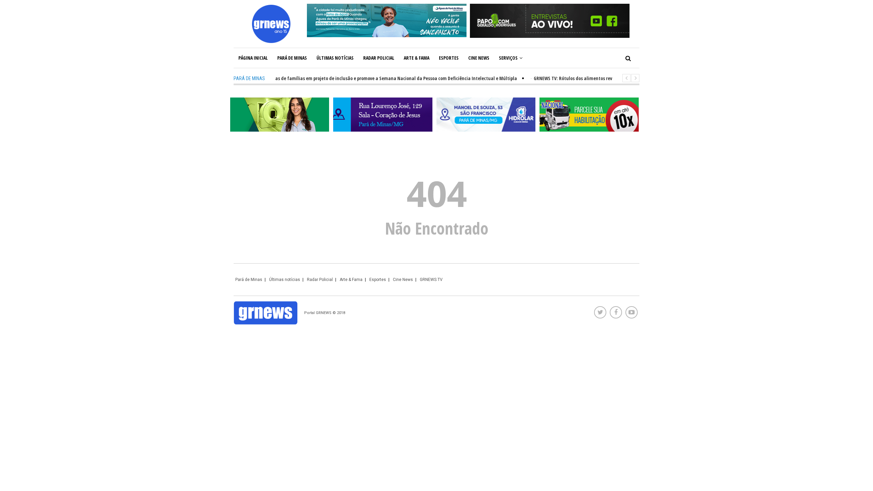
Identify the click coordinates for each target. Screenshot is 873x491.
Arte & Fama (416, 58)
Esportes (449, 58)
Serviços (508, 58)
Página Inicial (253, 58)
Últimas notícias (335, 58)
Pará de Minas (292, 58)
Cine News (478, 58)
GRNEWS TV (431, 279)
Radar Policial (378, 58)
